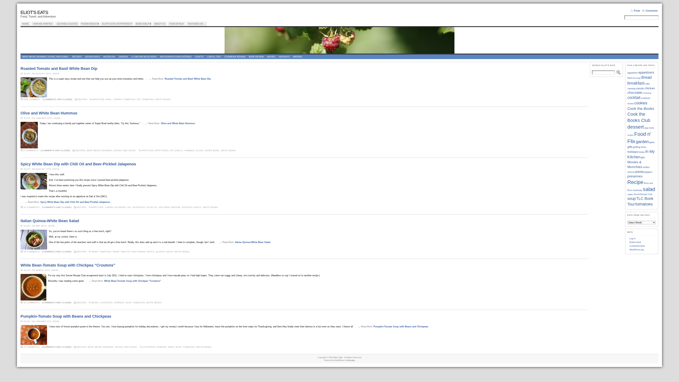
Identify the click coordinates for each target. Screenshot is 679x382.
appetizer (98, 99)
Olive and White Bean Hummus (49, 113)
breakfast (635, 83)
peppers (648, 172)
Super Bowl (212, 150)
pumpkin (119, 303)
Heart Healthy (121, 252)
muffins (646, 167)
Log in (632, 238)
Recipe (635, 182)
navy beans (139, 252)
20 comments (32, 252)
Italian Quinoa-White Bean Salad (50, 221)
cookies (640, 103)
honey (642, 152)
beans (95, 303)
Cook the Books (640, 108)
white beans (162, 99)
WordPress (339, 360)
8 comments (31, 150)
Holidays (284, 57)
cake (647, 84)
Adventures (92, 57)
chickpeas (106, 303)
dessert (635, 127)
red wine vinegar (170, 207)
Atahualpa (351, 360)
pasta (639, 171)
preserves (635, 176)
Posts (637, 10)
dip (138, 99)
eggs (646, 128)
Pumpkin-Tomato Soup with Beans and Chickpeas (66, 316)
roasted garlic (192, 207)
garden (642, 141)
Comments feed (637, 246)
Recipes (77, 57)
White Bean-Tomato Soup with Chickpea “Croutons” (68, 265)
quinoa (160, 252)
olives (200, 150)
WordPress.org (636, 249)
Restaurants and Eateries (175, 57)
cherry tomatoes (124, 99)
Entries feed (635, 242)
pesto (150, 252)
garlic (179, 150)
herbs (643, 147)
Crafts (199, 57)
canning (631, 88)
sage (171, 347)
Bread (646, 77)
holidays (632, 151)
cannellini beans (115, 207)
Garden (123, 57)
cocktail (633, 97)
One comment (32, 99)
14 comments (32, 207)
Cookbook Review (234, 57)
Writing (297, 57)
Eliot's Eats (34, 12)
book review (256, 57)
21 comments (32, 347)
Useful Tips (214, 57)
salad (169, 252)
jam (643, 157)
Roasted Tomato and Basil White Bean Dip (59, 68)
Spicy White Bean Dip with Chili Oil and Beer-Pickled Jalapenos (78, 164)
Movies (271, 57)
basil (109, 99)
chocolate (634, 92)
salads (630, 194)
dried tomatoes (101, 252)
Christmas (647, 93)
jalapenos (138, 207)
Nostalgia (109, 57)
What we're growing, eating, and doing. (45, 57)
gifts (629, 146)
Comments (652, 10)
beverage (637, 78)
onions (631, 171)
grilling (636, 147)
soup (128, 303)
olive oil (152, 207)
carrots (640, 88)
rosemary (637, 190)
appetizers (161, 150)
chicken (650, 88)
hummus (189, 150)
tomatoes (148, 99)
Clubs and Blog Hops (143, 57)
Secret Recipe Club (643, 194)
